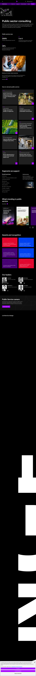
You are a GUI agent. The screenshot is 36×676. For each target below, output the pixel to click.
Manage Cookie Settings (18, 673)
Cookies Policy (14, 666)
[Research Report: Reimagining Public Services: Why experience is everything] (8, 216)
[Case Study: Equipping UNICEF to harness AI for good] (23, 216)
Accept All (17, 668)
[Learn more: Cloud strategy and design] (18, 97)
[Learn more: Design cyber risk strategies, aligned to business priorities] (9, 157)
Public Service (4, 3)
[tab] (9, 174)
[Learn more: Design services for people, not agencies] (9, 120)
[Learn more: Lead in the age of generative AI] (26, 157)
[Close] (35, 662)
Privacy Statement (19, 666)
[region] (18, 668)
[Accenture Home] (17, 1)
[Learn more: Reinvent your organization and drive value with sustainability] (26, 113)
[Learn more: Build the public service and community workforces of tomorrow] (26, 135)
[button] (6, 307)
